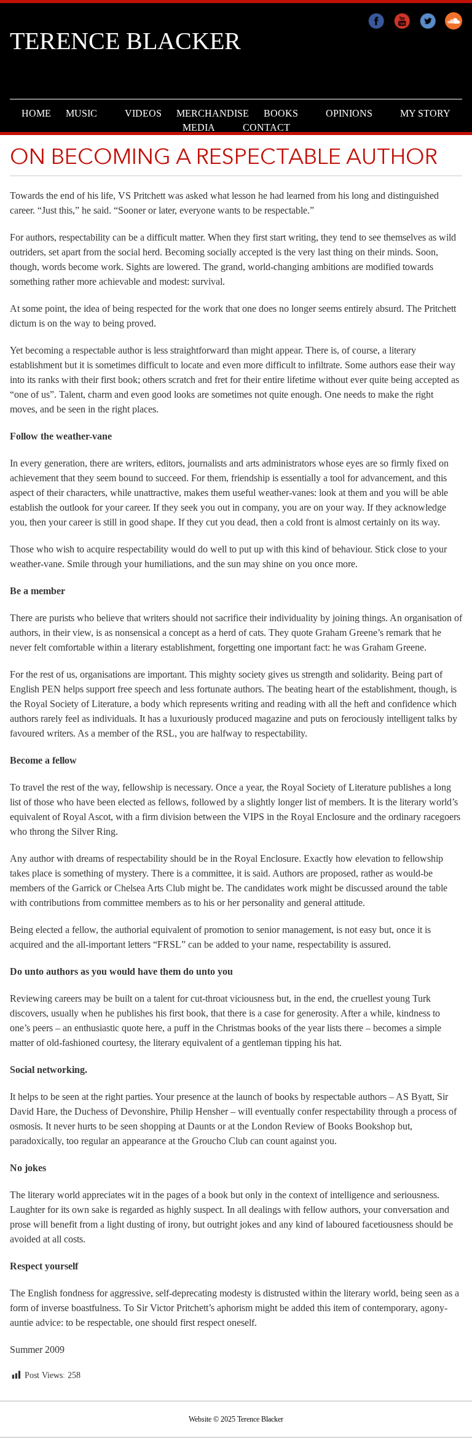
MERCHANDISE (212, 113)
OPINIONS (349, 113)
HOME (36, 113)
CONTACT (266, 127)
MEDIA (199, 127)
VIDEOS (143, 113)
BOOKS (281, 113)
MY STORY (425, 113)
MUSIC (81, 113)
